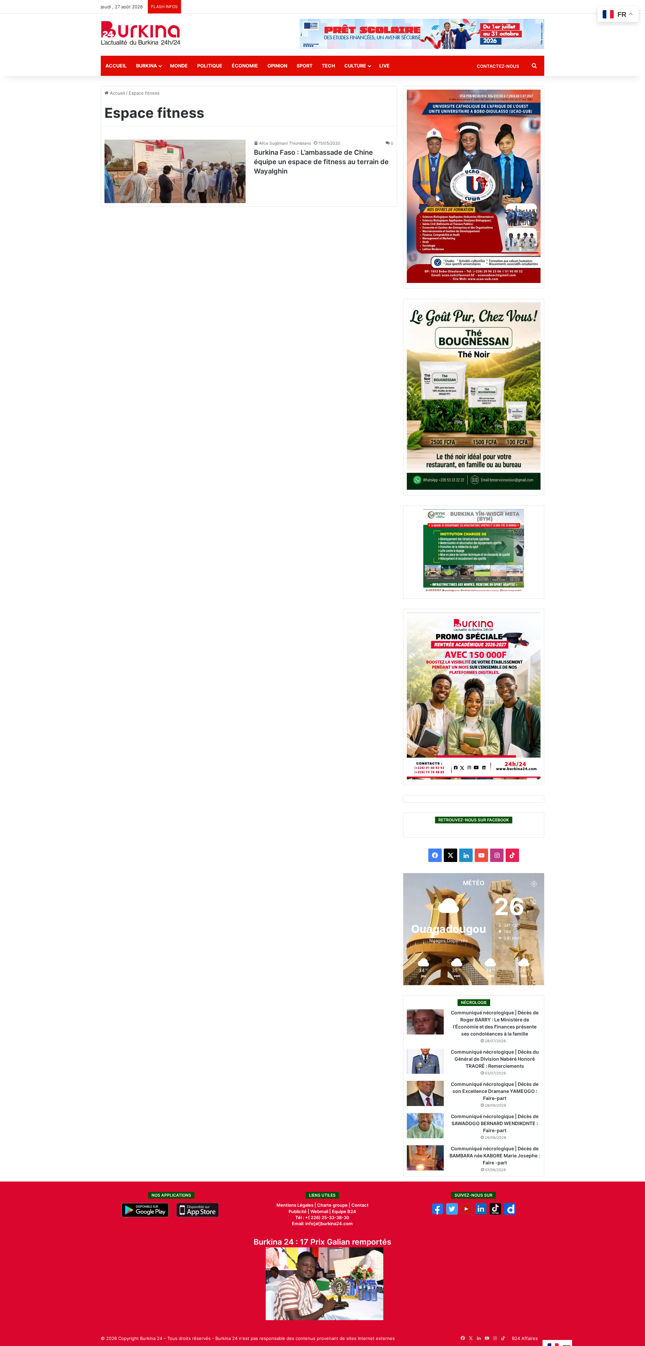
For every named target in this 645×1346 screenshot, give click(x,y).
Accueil (116, 65)
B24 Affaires (525, 1338)
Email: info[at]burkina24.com (322, 1223)
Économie (245, 65)
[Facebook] (437, 1213)
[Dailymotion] (510, 1213)
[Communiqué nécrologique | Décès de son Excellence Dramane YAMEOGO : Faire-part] (425, 1093)
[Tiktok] (495, 1213)
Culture (355, 65)
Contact (360, 1205)
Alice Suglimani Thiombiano (285, 143)
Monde (179, 65)
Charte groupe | (334, 1205)
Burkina (146, 65)
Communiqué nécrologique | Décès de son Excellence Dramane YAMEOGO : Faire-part (495, 1091)
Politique (209, 65)
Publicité (298, 1211)
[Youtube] (466, 1213)
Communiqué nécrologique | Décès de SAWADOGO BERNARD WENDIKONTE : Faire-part (495, 1123)
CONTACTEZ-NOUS (498, 66)
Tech (328, 65)
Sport (304, 65)
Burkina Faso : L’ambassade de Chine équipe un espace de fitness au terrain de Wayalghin (321, 161)
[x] (452, 1213)
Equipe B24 (343, 1211)
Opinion (277, 65)
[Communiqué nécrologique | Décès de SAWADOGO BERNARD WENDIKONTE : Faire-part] (425, 1125)
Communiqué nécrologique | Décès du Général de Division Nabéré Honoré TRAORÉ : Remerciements (495, 1059)
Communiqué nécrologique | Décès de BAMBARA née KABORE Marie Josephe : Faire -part (494, 1155)
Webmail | (320, 1211)
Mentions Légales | (296, 1205)
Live (384, 65)
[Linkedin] (481, 1213)
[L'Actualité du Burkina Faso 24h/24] (141, 33)
